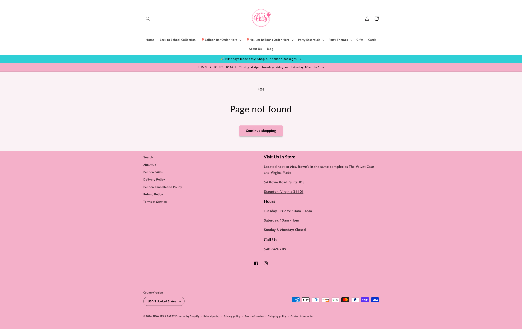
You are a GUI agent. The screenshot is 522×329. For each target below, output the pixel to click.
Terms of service (254, 316)
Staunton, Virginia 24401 (283, 191)
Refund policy (211, 316)
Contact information (302, 316)
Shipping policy (277, 316)
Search (148, 157)
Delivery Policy (154, 179)
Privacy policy (232, 316)
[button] (148, 18)
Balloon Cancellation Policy (162, 187)
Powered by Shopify (187, 316)
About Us (149, 165)
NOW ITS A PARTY (164, 316)
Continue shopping (261, 131)
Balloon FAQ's (153, 172)
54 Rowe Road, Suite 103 (284, 182)
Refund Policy (153, 194)
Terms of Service (155, 202)
